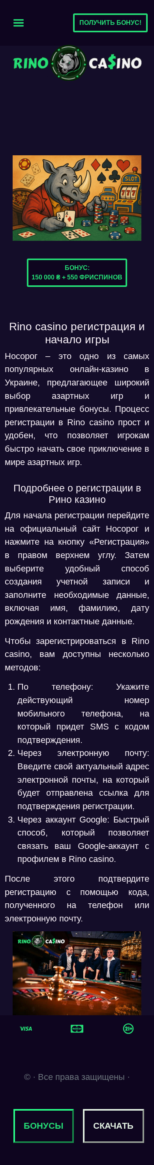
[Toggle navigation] (18, 23)
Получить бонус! (110, 22)
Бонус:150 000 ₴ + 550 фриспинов (77, 272)
